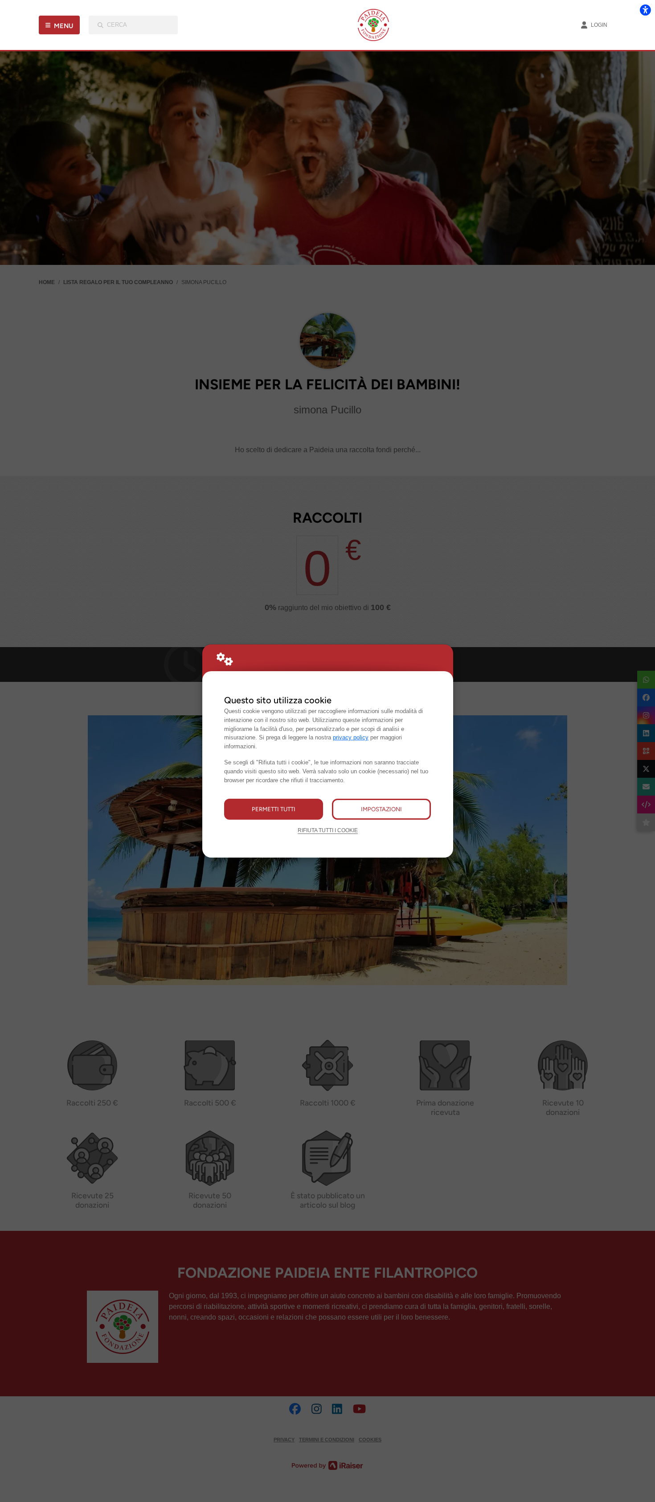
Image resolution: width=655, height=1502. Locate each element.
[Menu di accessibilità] (645, 9)
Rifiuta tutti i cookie (328, 830)
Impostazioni (381, 809)
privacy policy (350, 737)
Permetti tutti (273, 809)
